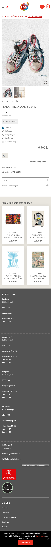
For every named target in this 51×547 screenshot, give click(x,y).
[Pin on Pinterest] (18, 102)
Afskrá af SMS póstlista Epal (35, 465)
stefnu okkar (40, 536)
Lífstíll (15, 16)
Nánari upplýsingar (10, 185)
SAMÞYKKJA (25, 542)
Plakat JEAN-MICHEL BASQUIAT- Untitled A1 (38, 236)
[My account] (7, 6)
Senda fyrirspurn (9, 167)
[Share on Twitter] (8, 102)
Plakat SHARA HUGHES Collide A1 (13, 236)
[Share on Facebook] (4, 102)
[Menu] (2, 6)
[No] (48, 539)
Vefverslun (6, 16)
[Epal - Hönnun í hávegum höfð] (24, 6)
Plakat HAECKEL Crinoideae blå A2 (13, 277)
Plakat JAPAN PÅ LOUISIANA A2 (38, 277)
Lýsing (4, 180)
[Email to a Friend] (13, 102)
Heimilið (23, 16)
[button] (45, 53)
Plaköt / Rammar (35, 16)
